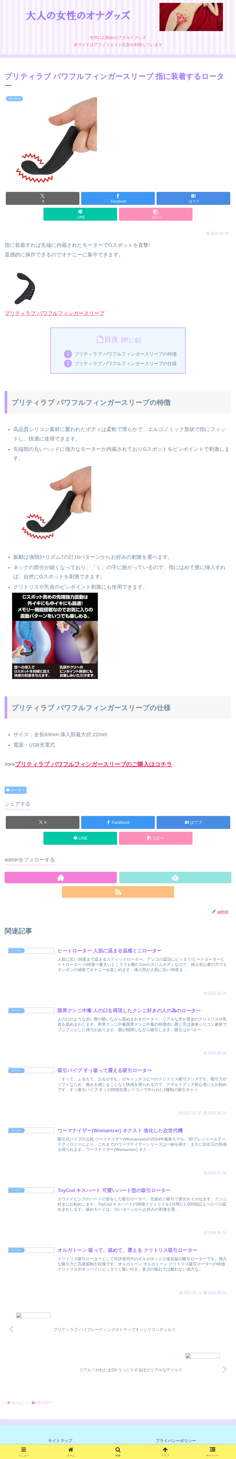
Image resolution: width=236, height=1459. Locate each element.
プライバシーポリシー (176, 1440)
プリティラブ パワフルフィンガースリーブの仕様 (125, 363)
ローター (18, 790)
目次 (111, 339)
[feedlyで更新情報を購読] (175, 877)
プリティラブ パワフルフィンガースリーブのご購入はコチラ (93, 764)
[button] (156, 214)
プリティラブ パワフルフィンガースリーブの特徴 (125, 353)
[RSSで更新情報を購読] (118, 892)
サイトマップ (60, 1440)
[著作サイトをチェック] (61, 877)
